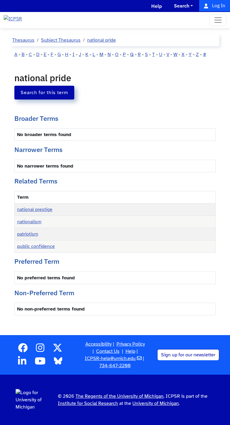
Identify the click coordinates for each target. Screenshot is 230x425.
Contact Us (107, 351)
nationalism (29, 222)
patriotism (27, 234)
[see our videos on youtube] (40, 363)
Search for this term (44, 93)
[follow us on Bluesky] (58, 363)
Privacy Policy (130, 344)
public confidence (36, 246)
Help (130, 351)
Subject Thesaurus (61, 40)
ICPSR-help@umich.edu (110, 358)
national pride (101, 40)
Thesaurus (23, 40)
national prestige (34, 209)
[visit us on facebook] (22, 350)
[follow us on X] (57, 350)
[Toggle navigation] (218, 20)
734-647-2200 (115, 366)
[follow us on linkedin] (22, 363)
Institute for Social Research (88, 403)
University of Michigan (155, 403)
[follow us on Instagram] (40, 350)
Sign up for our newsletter (188, 355)
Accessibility (98, 344)
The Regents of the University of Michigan (119, 396)
